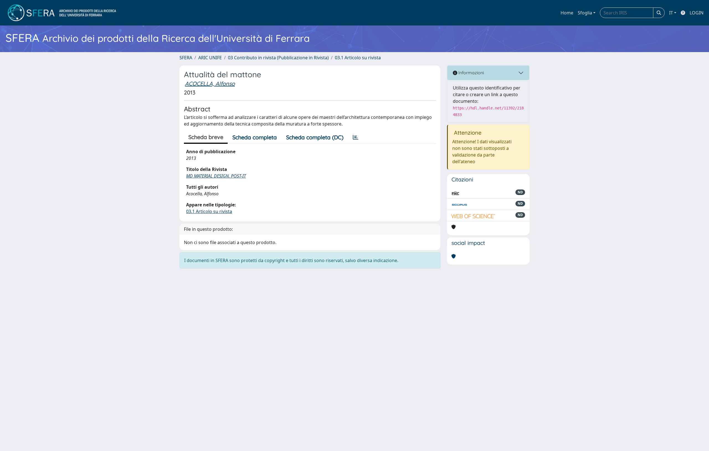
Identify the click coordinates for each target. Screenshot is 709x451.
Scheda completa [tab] (254, 137)
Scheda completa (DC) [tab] (314, 137)
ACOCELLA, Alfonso (210, 83)
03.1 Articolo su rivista (358, 58)
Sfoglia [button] (585, 13)
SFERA (185, 58)
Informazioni (470, 72)
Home (567, 13)
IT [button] (671, 13)
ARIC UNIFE (210, 58)
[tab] (355, 137)
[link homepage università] (61, 12)
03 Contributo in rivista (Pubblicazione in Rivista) (278, 58)
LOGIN (696, 13)
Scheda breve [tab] (205, 137)
